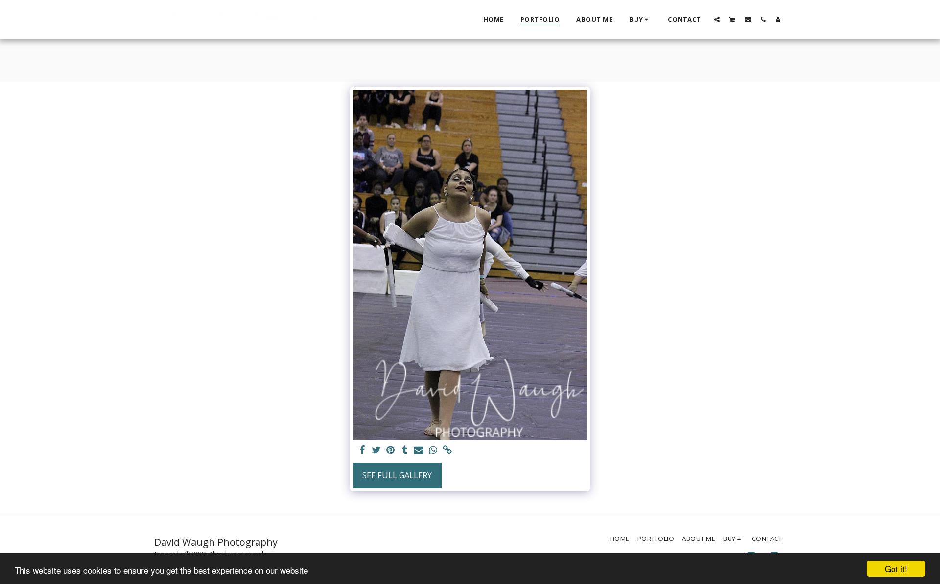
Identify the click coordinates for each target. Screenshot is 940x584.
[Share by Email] (419, 450)
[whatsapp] (433, 450)
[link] (447, 450)
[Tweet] (376, 450)
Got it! (896, 568)
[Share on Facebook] (362, 450)
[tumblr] (405, 450)
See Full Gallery (397, 475)
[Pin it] (390, 450)
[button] (717, 19)
